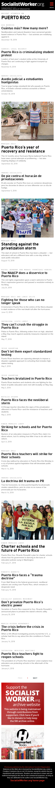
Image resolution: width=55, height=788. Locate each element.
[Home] (22, 4)
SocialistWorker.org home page (27, 780)
